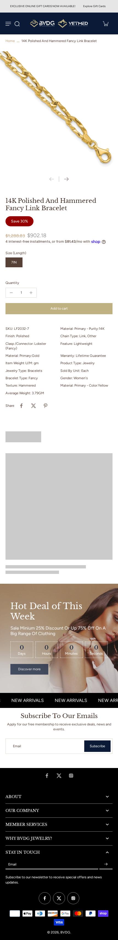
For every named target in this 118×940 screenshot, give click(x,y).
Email (17, 746)
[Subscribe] (106, 864)
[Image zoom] (59, 110)
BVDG (65, 932)
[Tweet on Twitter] (33, 406)
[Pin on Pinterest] (46, 406)
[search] (17, 23)
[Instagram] (71, 776)
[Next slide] (66, 179)
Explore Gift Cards (94, 6)
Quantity (12, 283)
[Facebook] (47, 776)
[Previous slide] (52, 179)
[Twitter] (59, 776)
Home (10, 41)
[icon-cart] (105, 23)
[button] (59, 308)
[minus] (11, 292)
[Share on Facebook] (21, 406)
